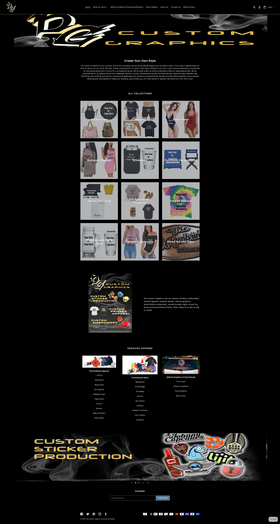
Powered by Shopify (108, 519)
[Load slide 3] (139, 483)
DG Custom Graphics (93, 519)
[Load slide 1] (135, 483)
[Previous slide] (131, 482)
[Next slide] (143, 482)
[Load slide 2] (137, 483)
